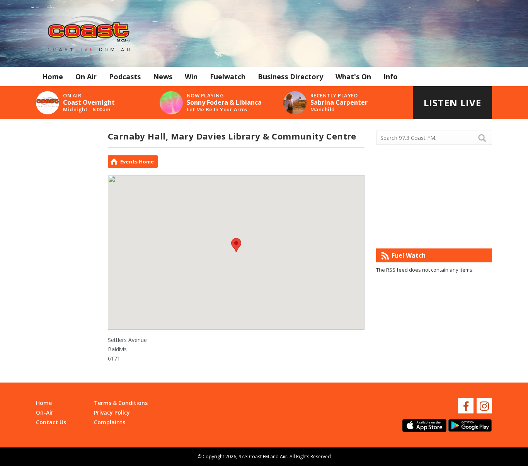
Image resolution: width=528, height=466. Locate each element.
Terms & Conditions (121, 402)
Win (191, 76)
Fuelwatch (227, 76)
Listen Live (452, 102)
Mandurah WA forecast (434, 233)
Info (390, 76)
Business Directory (290, 76)
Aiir (283, 456)
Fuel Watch (409, 255)
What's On (353, 76)
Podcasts (125, 76)
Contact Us (51, 422)
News (162, 76)
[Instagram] (484, 405)
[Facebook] (465, 405)
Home (52, 76)
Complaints (109, 422)
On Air (86, 76)
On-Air (44, 412)
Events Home (137, 161)
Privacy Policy (112, 412)
